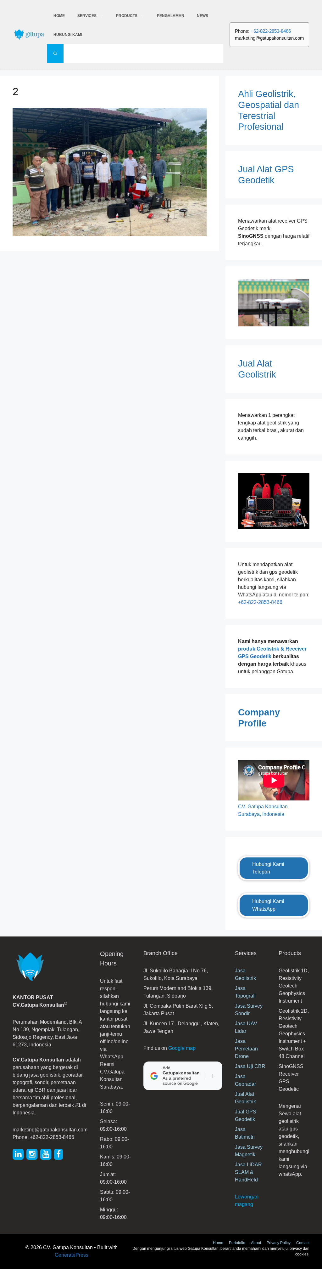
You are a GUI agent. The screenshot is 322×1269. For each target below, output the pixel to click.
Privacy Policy (279, 1243)
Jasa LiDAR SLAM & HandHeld (248, 1172)
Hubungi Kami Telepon (268, 868)
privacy (296, 1248)
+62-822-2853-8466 (271, 31)
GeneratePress (71, 1255)
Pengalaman (170, 16)
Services (87, 16)
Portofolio (237, 1243)
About (256, 1243)
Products (126, 16)
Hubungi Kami (67, 34)
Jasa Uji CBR (250, 1066)
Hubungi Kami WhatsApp (268, 905)
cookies (301, 1254)
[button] (55, 53)
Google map (182, 1048)
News (202, 16)
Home (59, 16)
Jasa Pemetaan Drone (246, 1049)
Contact (302, 1243)
